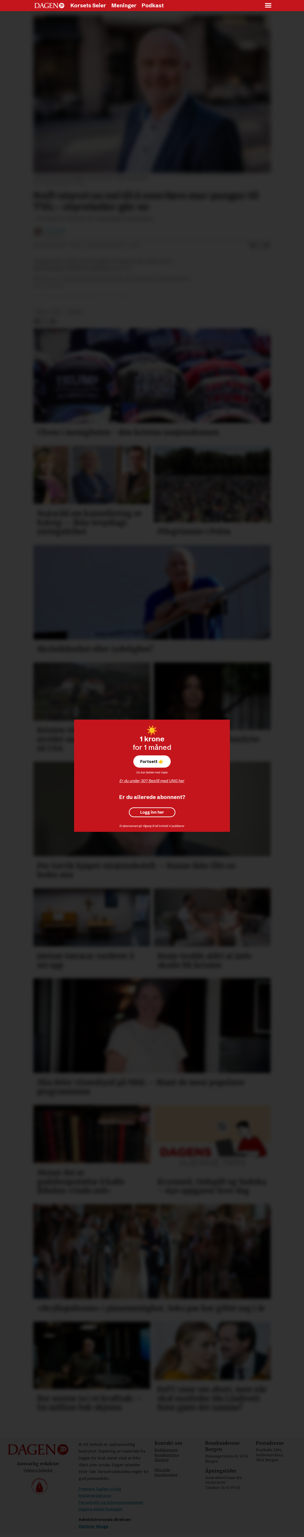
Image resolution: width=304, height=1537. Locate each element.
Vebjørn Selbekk (38, 1470)
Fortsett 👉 (152, 761)
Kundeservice (166, 1455)
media (41, 312)
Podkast (153, 5)
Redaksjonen (166, 1450)
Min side (162, 1470)
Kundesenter (166, 1475)
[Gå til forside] (49, 5)
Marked (161, 1460)
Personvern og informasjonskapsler (111, 1502)
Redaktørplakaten (95, 1495)
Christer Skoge (93, 1526)
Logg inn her (152, 812)
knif (57, 312)
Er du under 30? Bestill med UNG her (152, 780)
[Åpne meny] (268, 5)
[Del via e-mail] (266, 245)
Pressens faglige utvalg (100, 1488)
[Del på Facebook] (252, 245)
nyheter (75, 312)
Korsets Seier (88, 5)
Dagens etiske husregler (101, 1509)
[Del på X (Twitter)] (259, 245)
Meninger (124, 5)
